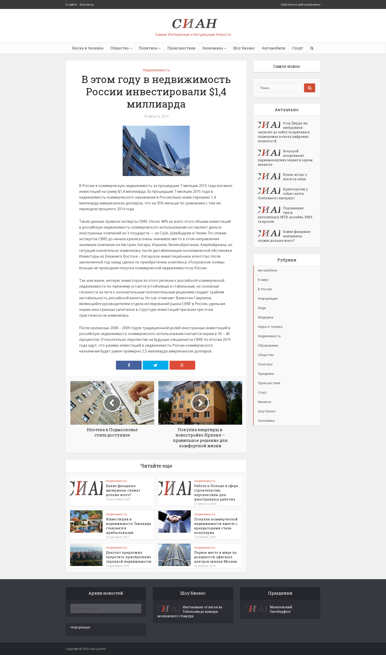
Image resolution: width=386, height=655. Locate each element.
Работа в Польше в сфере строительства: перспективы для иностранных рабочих (216, 492)
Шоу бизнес (244, 48)
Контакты (87, 4)
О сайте (71, 4)
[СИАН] (193, 21)
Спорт (297, 48)
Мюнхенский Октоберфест (281, 609)
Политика (148, 48)
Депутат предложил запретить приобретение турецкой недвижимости (128, 557)
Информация (80, 627)
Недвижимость (156, 70)
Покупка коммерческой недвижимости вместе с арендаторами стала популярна (216, 526)
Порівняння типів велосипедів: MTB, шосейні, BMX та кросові (285, 215)
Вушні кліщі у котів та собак (295, 176)
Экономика (212, 48)
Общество (119, 48)
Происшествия (181, 48)
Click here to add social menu (300, 4)
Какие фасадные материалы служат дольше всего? (123, 490)
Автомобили (273, 48)
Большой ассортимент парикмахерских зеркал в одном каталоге (285, 158)
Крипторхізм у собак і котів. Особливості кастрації (283, 193)
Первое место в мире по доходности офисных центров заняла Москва (215, 557)
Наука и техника (87, 48)
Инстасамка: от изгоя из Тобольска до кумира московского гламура (189, 611)
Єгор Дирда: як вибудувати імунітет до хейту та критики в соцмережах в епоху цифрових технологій (284, 132)
